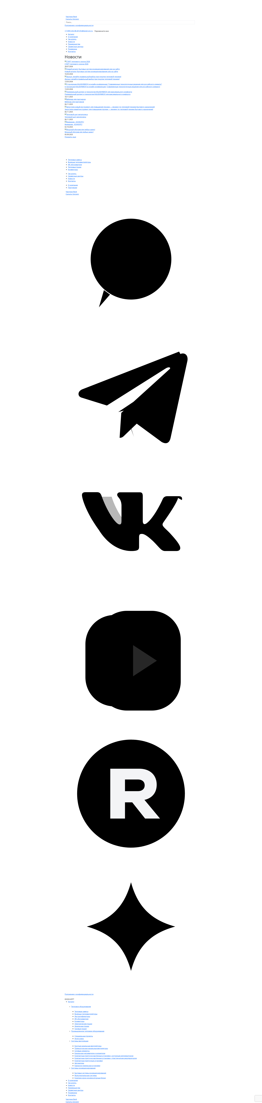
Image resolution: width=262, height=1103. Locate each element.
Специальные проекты (84, 1036)
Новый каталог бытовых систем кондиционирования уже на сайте (91, 71)
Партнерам (72, 187)
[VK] (131, 527)
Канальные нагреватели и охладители (90, 1053)
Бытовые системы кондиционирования (90, 1073)
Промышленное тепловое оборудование (87, 1031)
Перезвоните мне (101, 31)
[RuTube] (131, 793)
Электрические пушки (83, 1024)
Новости (71, 42)
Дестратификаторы (82, 1016)
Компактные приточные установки (89, 1061)
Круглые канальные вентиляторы (88, 1046)
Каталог (71, 34)
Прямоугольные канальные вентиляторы (91, 1048)
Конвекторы (73, 169)
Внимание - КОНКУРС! (73, 124)
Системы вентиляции (79, 1041)
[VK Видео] (131, 660)
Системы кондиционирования (83, 1068)
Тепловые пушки (74, 167)
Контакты (72, 51)
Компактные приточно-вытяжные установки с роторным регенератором (104, 1056)
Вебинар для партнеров (74, 102)
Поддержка (72, 49)
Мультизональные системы (86, 1075)
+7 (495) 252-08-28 (72, 31)
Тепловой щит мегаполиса (75, 117)
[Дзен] (131, 926)
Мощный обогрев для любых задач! (79, 132)
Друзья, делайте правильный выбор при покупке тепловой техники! (92, 79)
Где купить (72, 39)
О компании (73, 37)
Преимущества (74, 44)
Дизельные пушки (82, 1026)
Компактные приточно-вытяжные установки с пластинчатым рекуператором (106, 1058)
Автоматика (79, 1063)
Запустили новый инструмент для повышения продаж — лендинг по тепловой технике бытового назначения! (109, 109)
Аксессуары (79, 1038)
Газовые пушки (81, 1029)
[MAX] (131, 262)
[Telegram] (131, 394)
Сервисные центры (75, 46)
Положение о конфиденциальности (79, 25)
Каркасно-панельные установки (87, 1066)
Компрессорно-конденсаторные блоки (90, 1078)
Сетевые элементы (82, 1051)
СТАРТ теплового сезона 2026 (76, 64)
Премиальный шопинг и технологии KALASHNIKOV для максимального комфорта (97, 94)
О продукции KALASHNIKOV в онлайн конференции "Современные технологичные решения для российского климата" (112, 87)
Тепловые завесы (75, 160)
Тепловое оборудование (81, 1006)
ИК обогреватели (75, 165)
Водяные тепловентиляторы (79, 162)
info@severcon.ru (86, 31)
